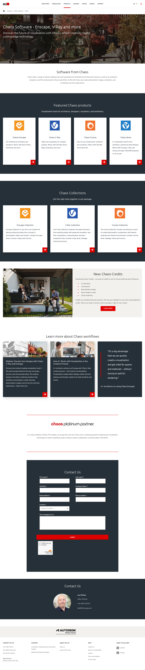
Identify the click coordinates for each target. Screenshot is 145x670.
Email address (44, 495)
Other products (18, 11)
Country (42, 505)
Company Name (80, 486)
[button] (141, 4)
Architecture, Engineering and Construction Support (43, 648)
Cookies (90, 653)
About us (62, 647)
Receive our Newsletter (94, 650)
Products (9, 11)
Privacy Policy (92, 659)
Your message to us (46, 515)
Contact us (91, 647)
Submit (72, 537)
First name (43, 477)
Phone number (80, 495)
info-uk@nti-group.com (9, 650)
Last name (78, 477)
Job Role (42, 486)
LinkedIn (122, 648)
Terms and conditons (94, 656)
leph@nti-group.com (84, 608)
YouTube (122, 653)
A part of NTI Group (65, 650)
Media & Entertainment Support (40, 652)
